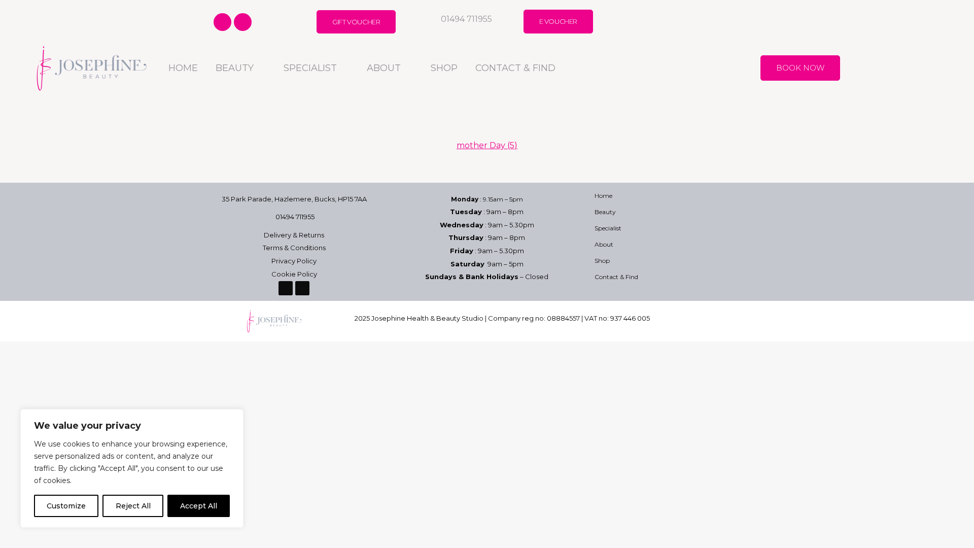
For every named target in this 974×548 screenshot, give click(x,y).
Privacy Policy (294, 261)
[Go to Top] (959, 533)
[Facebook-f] (222, 22)
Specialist (310, 68)
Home (183, 68)
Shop (444, 68)
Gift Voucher (356, 22)
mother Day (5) (487, 145)
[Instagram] (243, 22)
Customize (66, 505)
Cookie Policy (294, 274)
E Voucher (558, 21)
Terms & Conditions (294, 248)
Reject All (133, 505)
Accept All (198, 505)
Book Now (800, 68)
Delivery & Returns (294, 235)
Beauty (235, 68)
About (384, 68)
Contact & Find (515, 68)
